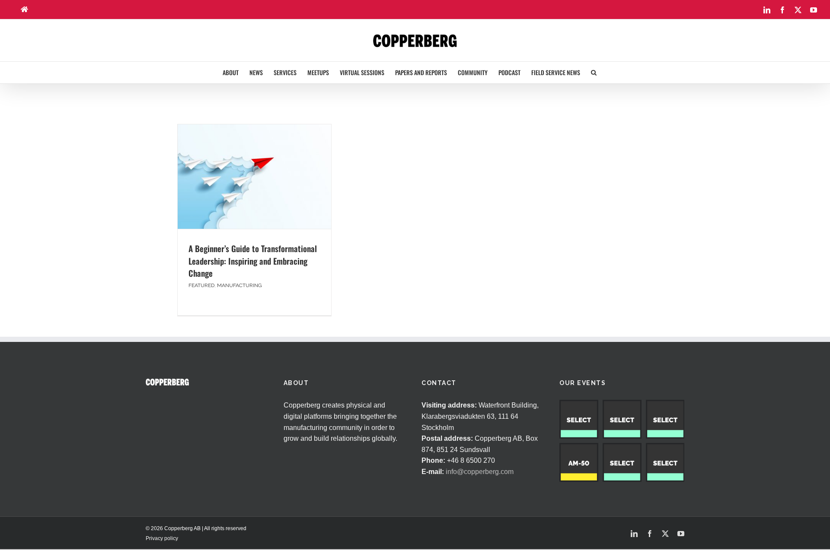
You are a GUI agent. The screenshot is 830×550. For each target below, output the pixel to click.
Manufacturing (239, 285)
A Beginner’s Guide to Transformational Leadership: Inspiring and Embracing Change (252, 260)
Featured (201, 285)
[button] (594, 72)
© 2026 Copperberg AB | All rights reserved (196, 528)
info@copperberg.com (480, 471)
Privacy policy (162, 538)
